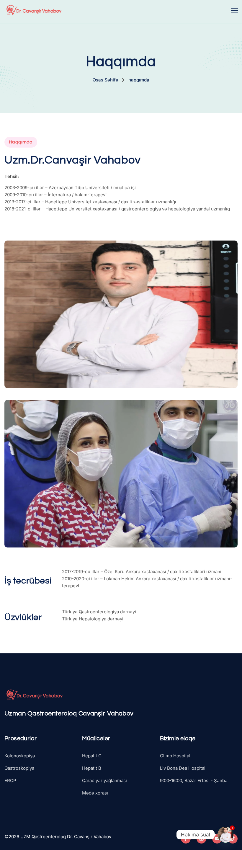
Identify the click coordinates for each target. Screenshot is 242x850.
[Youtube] (217, 839)
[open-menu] (234, 10)
